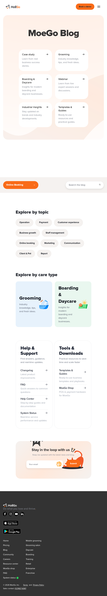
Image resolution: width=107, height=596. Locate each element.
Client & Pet (25, 254)
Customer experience (68, 222)
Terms (25, 585)
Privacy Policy (38, 585)
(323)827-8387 (20, 588)
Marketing (49, 243)
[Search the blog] (100, 185)
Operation (24, 222)
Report (44, 254)
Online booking (27, 243)
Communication (72, 243)
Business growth (27, 233)
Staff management (55, 233)
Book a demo (85, 7)
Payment (43, 222)
